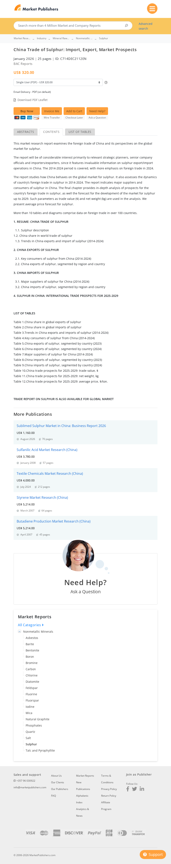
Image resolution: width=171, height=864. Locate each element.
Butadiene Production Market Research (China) (54, 521)
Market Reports (85, 775)
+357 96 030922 (25, 780)
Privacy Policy (109, 789)
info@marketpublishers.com (30, 787)
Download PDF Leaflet (33, 100)
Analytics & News (82, 812)
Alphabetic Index (82, 799)
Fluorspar (32, 700)
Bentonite (32, 650)
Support (155, 854)
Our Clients (57, 782)
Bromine (32, 663)
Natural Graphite (37, 719)
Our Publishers (59, 789)
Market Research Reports (22, 38)
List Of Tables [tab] (80, 132)
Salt (28, 738)
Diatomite (32, 682)
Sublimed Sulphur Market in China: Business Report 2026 (61, 425)
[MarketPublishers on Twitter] (134, 789)
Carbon (31, 669)
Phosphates (34, 725)
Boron (30, 657)
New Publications (83, 786)
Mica (29, 713)
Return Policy (108, 795)
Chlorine (32, 675)
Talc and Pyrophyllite (40, 750)
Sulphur (31, 744)
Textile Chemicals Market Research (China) (50, 473)
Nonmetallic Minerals (38, 632)
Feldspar (32, 688)
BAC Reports (23, 64)
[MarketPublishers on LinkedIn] (142, 789)
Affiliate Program (106, 806)
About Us (56, 775)
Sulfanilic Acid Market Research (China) (47, 449)
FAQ (53, 795)
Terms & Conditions (107, 779)
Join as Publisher (139, 774)
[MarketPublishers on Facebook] (127, 789)
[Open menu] (152, 8)
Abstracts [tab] (25, 132)
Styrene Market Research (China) (42, 497)
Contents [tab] (51, 132)
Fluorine (31, 694)
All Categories (30, 625)
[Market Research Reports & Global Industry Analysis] (36, 7)
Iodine (30, 707)
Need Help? (97, 111)
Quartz (30, 732)
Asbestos (32, 638)
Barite (30, 644)
